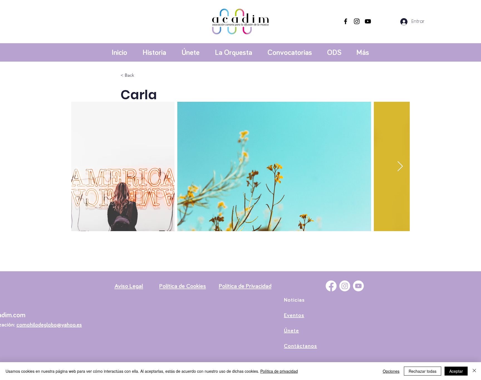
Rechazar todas (422, 371)
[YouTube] (368, 21)
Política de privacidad (279, 371)
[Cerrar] (474, 371)
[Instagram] (356, 21)
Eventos (294, 315)
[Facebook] (345, 21)
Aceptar (456, 371)
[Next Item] (400, 166)
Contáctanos (300, 346)
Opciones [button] (391, 371)
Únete (291, 330)
